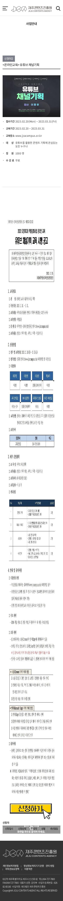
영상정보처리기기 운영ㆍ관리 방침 (39, 865)
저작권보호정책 (12, 869)
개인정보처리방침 (10, 865)
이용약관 (28, 869)
